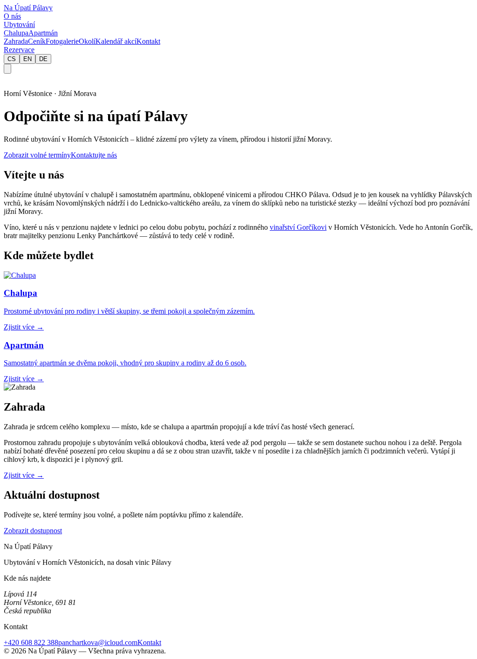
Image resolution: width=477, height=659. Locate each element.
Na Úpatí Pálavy (28, 8)
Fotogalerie (62, 41)
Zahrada (16, 41)
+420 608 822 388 (31, 642)
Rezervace (19, 50)
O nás (12, 16)
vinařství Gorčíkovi (298, 227)
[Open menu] (7, 69)
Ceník (37, 41)
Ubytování (19, 24)
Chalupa (16, 33)
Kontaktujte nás (94, 155)
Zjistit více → (24, 475)
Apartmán (43, 33)
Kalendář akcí (115, 41)
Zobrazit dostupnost (33, 531)
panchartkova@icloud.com (97, 642)
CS (11, 58)
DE (43, 58)
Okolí (87, 41)
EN (27, 58)
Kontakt (148, 41)
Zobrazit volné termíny (37, 155)
